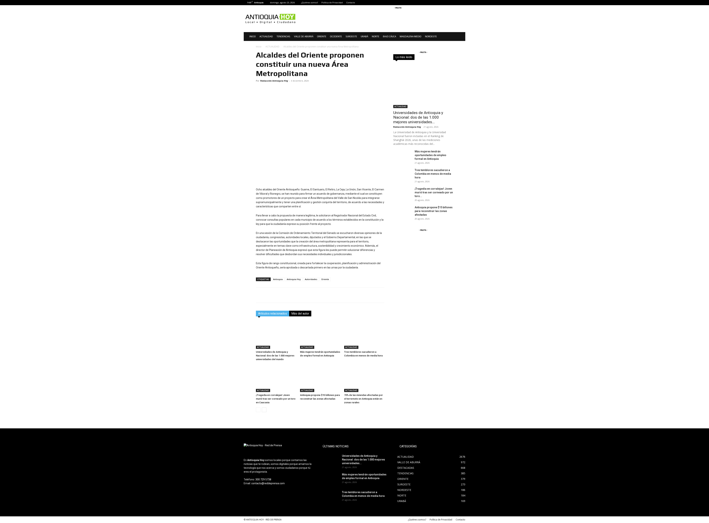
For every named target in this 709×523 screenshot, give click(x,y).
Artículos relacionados (272, 313)
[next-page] (264, 410)
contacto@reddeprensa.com (268, 483)
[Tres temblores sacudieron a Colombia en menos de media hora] (364, 335)
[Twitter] (462, 2)
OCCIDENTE (336, 36)
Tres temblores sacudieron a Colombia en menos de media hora (433, 174)
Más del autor (300, 313)
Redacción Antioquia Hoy (274, 80)
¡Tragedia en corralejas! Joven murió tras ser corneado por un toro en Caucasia (275, 399)
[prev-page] (258, 410)
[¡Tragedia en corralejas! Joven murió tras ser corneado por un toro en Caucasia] (276, 378)
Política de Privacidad (332, 2)
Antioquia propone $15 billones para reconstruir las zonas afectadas (434, 211)
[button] (460, 37)
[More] (381, 295)
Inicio (258, 46)
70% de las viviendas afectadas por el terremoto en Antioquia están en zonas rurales (363, 399)
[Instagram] (456, 2)
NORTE (375, 36)
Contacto (350, 2)
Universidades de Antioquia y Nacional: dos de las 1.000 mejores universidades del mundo (275, 356)
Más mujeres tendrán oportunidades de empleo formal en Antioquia (430, 155)
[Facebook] (450, 2)
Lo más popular (444, 57)
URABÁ (364, 36)
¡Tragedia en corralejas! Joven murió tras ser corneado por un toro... (434, 192)
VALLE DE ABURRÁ (303, 36)
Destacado (426, 57)
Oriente (325, 279)
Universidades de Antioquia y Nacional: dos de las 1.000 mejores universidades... (418, 117)
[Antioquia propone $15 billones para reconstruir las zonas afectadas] (320, 378)
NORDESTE (431, 36)
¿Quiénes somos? (309, 2)
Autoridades (311, 279)
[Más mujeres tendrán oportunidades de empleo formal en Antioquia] (320, 335)
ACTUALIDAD (266, 36)
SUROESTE (351, 36)
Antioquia (278, 279)
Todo (413, 57)
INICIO (252, 36)
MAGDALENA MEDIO (410, 36)
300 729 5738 (263, 479)
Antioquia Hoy (294, 279)
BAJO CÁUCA (389, 36)
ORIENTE (321, 36)
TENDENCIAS (283, 36)
